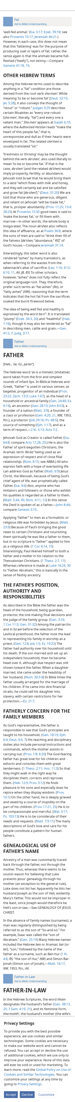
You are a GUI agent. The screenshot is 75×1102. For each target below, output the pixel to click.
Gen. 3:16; (57, 619)
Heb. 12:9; (21, 783)
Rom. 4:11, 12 (35, 500)
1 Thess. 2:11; (33, 768)
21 (28, 1009)
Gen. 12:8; (22, 643)
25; (5, 1009)
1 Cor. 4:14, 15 (42, 546)
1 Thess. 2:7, (51, 560)
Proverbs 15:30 (28, 212)
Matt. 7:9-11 (45, 821)
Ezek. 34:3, (25, 319)
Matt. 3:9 (41, 410)
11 (62, 560)
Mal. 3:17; (61, 811)
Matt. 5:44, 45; (14, 500)
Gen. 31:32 (27, 624)
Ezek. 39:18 (51, 32)
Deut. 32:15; (59, 98)
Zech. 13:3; (20, 396)
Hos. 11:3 (50, 768)
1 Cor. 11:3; (11, 624)
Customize (46, 1094)
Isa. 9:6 (20, 485)
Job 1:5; (35, 643)
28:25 (7, 212)
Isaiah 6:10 (62, 122)
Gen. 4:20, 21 (46, 415)
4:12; (67, 267)
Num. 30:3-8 (34, 677)
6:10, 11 (9, 272)
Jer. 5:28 (8, 103)
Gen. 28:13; (40, 405)
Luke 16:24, (57, 565)
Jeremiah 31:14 (52, 245)
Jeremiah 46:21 (45, 37)
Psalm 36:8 (52, 231)
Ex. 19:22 (48, 643)
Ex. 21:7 (28, 701)
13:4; (68, 207)
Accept (11, 1094)
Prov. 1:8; (31, 754)
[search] (70, 5)
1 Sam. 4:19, (17, 1009)
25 (54, 807)
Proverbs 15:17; (22, 37)
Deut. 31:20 (49, 192)
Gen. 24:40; (58, 401)
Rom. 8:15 (31, 461)
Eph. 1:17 (43, 425)
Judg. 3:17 (21, 333)
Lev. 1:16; (56, 267)
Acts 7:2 (51, 429)
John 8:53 (55, 405)
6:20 (41, 754)
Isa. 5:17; (36, 32)
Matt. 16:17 (56, 963)
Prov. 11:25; (55, 207)
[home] (6, 5)
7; (12, 333)
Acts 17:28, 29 (35, 442)
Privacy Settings (30, 1084)
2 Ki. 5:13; (38, 429)
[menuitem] (6, 5)
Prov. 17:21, (43, 807)
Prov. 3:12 (36, 783)
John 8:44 (63, 505)
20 (35, 319)
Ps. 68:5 (51, 420)
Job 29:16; (37, 420)
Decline (27, 1094)
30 (68, 565)
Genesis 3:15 (27, 509)
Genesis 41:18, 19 (16, 65)
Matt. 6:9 (52, 471)
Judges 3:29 (41, 108)
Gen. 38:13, (62, 1004)
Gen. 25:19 (29, 939)
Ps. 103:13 (10, 816)
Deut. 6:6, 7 (17, 739)
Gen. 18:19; (50, 735)
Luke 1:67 (36, 396)
